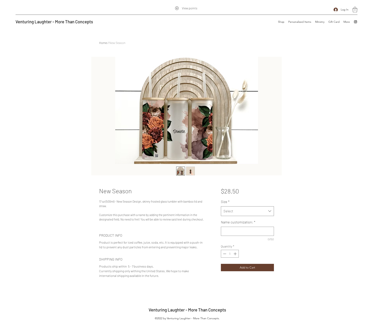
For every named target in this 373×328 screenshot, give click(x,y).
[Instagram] (355, 22)
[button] (355, 9)
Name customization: (238, 222)
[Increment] (235, 253)
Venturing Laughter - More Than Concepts (54, 21)
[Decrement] (224, 253)
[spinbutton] (230, 253)
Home (103, 43)
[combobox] (247, 211)
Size (225, 201)
